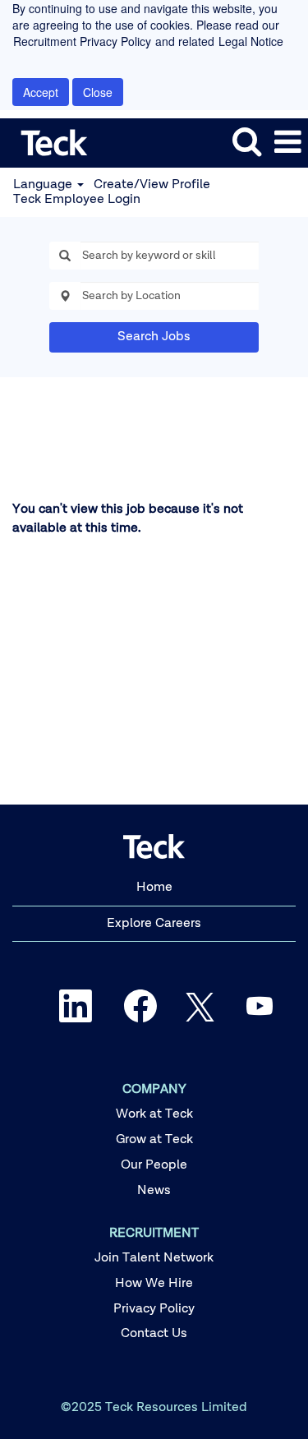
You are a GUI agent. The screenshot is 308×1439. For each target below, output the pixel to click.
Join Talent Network (154, 1258)
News (154, 1190)
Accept (40, 92)
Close (98, 92)
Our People (154, 1165)
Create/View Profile (152, 184)
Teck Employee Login (76, 199)
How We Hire (154, 1283)
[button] (287, 143)
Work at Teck (154, 1114)
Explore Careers (154, 923)
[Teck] (48, 142)
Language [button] (44, 184)
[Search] (246, 142)
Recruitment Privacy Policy (82, 41)
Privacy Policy (154, 1309)
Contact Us (154, 1333)
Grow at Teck (154, 1139)
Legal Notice (250, 41)
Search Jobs (154, 337)
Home (154, 887)
